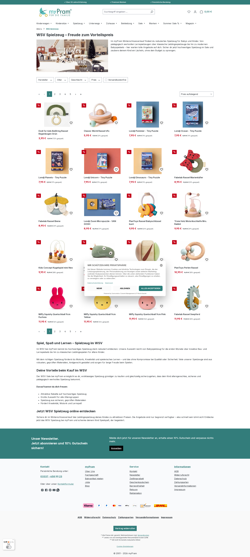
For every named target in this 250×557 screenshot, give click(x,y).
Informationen (182, 466)
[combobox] (126, 11)
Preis (94, 80)
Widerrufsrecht (181, 475)
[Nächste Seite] (75, 94)
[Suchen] (152, 11)
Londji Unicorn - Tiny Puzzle (98, 177)
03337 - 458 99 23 (51, 476)
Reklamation (136, 493)
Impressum (179, 489)
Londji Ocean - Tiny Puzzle (188, 131)
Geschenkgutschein (139, 482)
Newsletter (135, 475)
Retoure (134, 489)
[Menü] (13, 540)
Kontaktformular (66, 484)
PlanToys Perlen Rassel (186, 267)
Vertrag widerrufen (125, 528)
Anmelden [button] (116, 448)
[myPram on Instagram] (42, 490)
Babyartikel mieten (94, 478)
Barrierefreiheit (137, 486)
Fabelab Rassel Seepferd (187, 314)
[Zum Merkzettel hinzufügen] (71, 122)
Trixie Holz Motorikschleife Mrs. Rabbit (190, 222)
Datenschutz (180, 478)
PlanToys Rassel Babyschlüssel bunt (145, 222)
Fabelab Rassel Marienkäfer (188, 177)
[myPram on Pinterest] (50, 490)
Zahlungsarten (181, 482)
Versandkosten (143, 535)
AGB (176, 471)
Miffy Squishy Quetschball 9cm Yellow (100, 315)
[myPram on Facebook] (46, 490)
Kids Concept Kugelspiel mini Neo (56, 267)
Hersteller (43, 80)
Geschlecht (77, 80)
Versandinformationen (185, 486)
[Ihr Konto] (195, 11)
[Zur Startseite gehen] (54, 12)
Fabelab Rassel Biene (49, 221)
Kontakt (133, 471)
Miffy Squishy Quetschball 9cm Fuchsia (54, 315)
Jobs (87, 482)
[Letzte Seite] (80, 94)
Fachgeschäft (91, 475)
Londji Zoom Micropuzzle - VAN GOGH (100, 222)
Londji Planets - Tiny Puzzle (53, 177)
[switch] (8, 547)
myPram (90, 466)
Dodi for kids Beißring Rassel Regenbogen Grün (53, 132)
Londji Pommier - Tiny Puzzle (143, 131)
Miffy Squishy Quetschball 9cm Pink (147, 314)
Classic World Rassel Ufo (96, 131)
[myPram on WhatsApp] (58, 490)
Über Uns (90, 471)
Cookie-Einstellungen (125, 546)
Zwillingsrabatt (137, 478)
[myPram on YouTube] (54, 490)
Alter (60, 80)
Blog (87, 486)
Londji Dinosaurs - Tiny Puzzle (144, 177)
